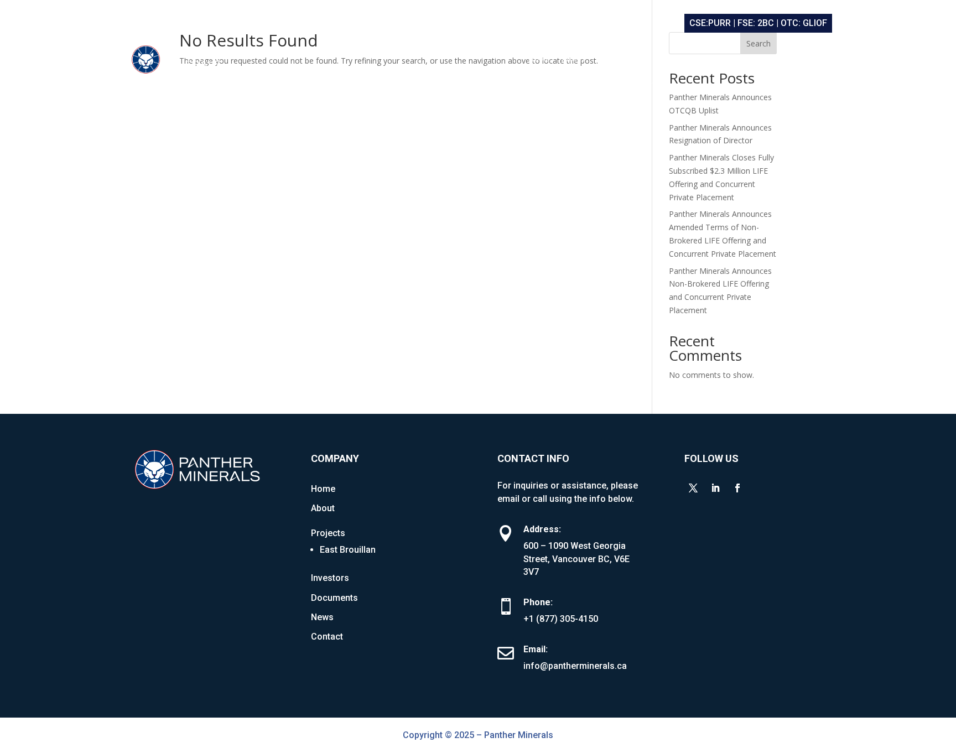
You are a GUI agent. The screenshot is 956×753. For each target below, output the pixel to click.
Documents (731, 59)
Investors (677, 59)
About (574, 59)
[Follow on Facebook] (737, 488)
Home (538, 59)
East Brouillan (348, 549)
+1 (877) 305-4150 (560, 619)
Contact (815, 59)
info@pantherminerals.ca (575, 666)
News (776, 59)
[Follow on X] (693, 488)
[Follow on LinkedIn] (715, 488)
